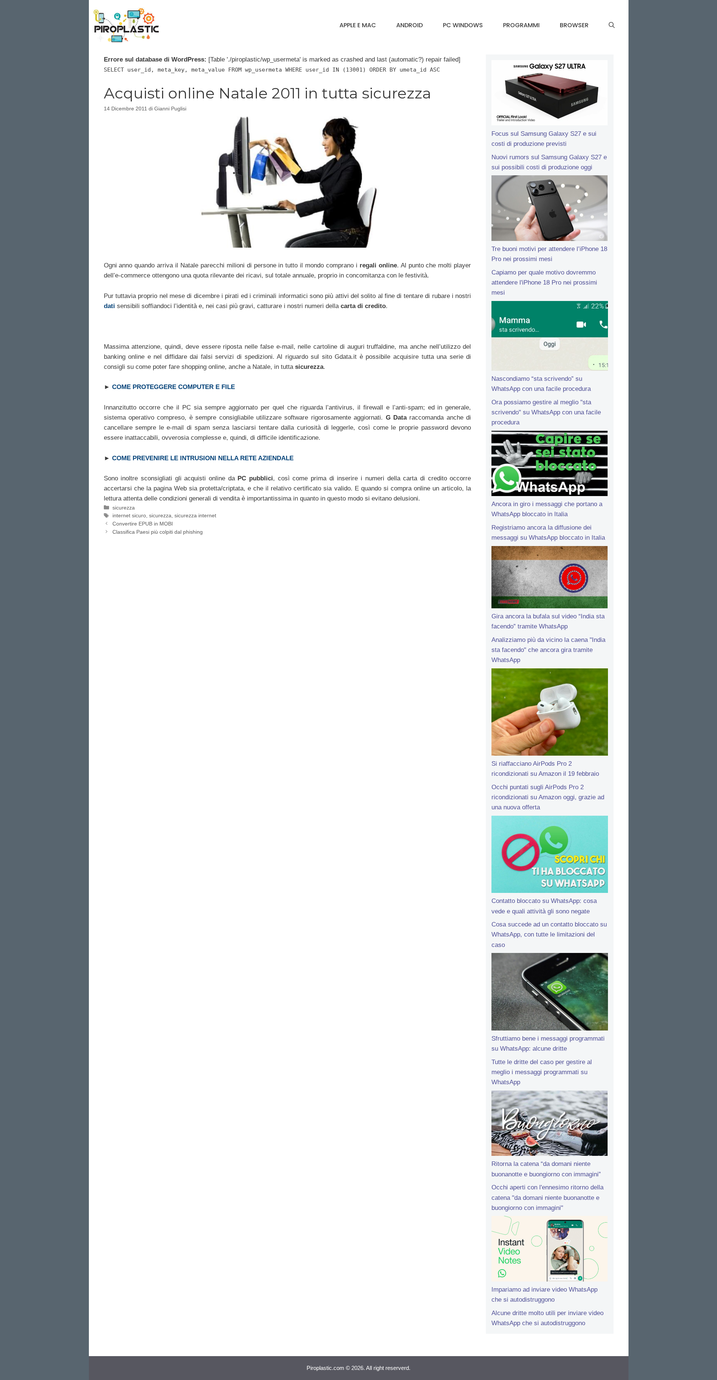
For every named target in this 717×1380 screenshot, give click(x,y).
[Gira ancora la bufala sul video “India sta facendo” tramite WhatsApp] (549, 578)
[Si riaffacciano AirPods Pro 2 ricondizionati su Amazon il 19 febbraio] (549, 713)
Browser (574, 25)
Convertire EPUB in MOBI (142, 524)
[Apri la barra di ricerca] (612, 25)
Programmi (521, 25)
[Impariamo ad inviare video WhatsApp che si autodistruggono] (549, 1250)
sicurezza (123, 508)
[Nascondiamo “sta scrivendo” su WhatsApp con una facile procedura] (549, 337)
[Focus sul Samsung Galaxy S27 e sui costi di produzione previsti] (549, 94)
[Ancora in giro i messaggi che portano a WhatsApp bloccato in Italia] (549, 465)
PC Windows (463, 25)
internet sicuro (129, 515)
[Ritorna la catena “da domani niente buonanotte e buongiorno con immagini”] (549, 1125)
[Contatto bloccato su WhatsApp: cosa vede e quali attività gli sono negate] (549, 856)
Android (409, 25)
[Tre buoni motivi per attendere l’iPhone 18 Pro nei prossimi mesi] (549, 209)
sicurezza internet (195, 515)
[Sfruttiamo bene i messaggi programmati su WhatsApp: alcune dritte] (549, 993)
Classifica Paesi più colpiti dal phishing (157, 532)
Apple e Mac (357, 25)
